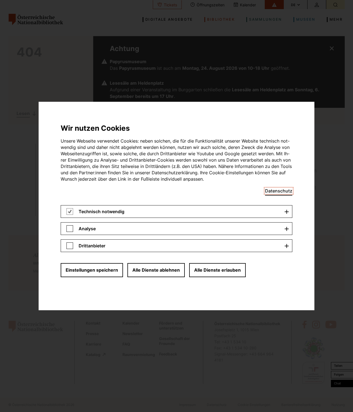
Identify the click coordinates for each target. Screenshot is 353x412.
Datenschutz (278, 191)
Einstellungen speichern (92, 270)
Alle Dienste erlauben (217, 270)
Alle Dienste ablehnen (156, 270)
